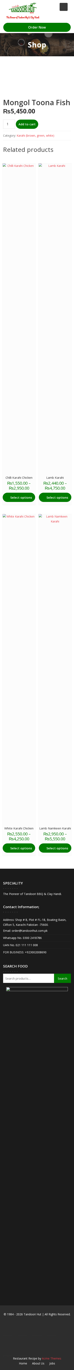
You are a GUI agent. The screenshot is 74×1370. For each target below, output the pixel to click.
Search (62, 978)
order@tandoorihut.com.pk (29, 931)
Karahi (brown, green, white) (35, 135)
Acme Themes (51, 1358)
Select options (21, 497)
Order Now (37, 27)
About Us (38, 1363)
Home (23, 1363)
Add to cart (27, 124)
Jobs (52, 1363)
